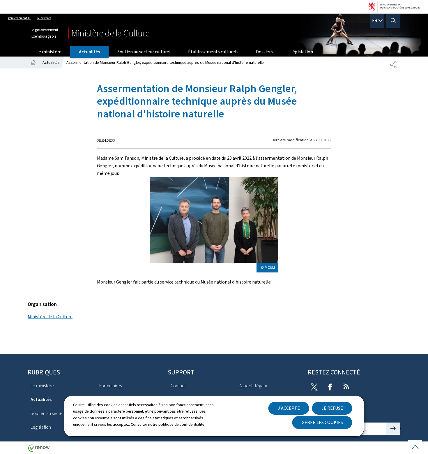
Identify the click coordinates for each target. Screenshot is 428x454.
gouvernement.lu (19, 18)
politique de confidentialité (181, 424)
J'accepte (289, 408)
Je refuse (332, 408)
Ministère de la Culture (50, 317)
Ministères (44, 18)
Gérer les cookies (322, 422)
